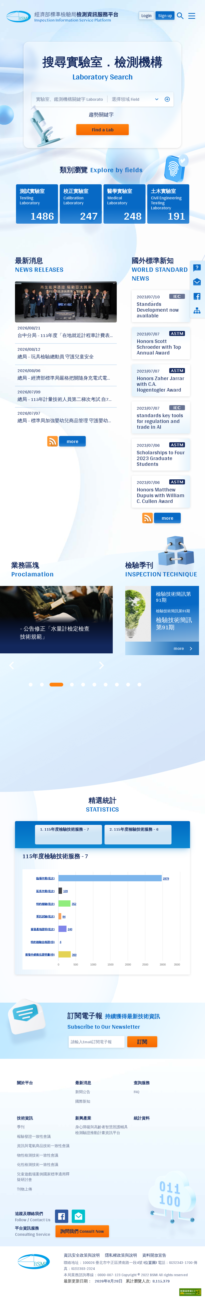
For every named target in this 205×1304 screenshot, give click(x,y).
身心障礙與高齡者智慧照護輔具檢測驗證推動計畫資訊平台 (101, 1129)
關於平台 (25, 1082)
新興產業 (83, 1118)
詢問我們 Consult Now (82, 1231)
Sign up (165, 15)
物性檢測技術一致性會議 (37, 1155)
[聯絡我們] (78, 1216)
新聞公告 (82, 1091)
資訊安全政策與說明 (82, 1255)
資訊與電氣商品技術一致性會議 (43, 1145)
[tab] (30, 684)
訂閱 (142, 1041)
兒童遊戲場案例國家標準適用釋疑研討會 (43, 1177)
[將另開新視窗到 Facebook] (61, 1216)
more (72, 441)
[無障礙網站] (190, 1292)
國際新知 (82, 1101)
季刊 (20, 1126)
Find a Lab (103, 129)
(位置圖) (150, 1262)
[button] (167, 99)
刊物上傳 (24, 1189)
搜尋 (180, 16)
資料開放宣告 (154, 1255)
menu (191, 16)
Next (101, 665)
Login (147, 15)
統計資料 (142, 1118)
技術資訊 (25, 1118)
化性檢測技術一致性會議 (37, 1164)
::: (2, 4)
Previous (11, 665)
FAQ (136, 1091)
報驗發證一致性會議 (34, 1136)
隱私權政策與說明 (121, 1255)
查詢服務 (142, 1082)
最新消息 (83, 1082)
